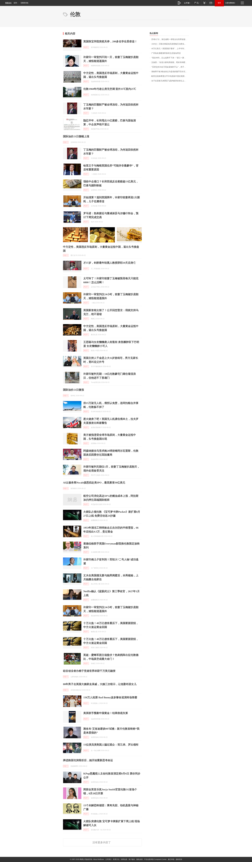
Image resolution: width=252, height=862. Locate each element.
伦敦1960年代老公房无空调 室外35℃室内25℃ (109, 88)
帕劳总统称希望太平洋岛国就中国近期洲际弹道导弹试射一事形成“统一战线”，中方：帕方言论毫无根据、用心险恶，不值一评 (170, 76)
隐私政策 (139, 859)
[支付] (204, 3)
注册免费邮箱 (230, 3)
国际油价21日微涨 (73, 389)
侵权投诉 (179, 859)
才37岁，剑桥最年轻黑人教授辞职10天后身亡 (109, 262)
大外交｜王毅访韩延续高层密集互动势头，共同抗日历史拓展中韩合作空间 (170, 44)
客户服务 (132, 859)
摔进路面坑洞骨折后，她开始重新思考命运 (88, 760)
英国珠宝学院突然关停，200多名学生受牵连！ (110, 41)
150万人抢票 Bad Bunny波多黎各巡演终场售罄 (110, 697)
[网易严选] (196, 3)
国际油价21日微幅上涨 (76, 136)
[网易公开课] (187, 3)
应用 (15, 3)
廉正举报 (171, 859)
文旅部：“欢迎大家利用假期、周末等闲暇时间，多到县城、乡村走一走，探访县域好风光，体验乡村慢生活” (170, 62)
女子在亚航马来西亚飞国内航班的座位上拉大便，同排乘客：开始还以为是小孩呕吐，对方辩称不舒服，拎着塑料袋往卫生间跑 (170, 81)
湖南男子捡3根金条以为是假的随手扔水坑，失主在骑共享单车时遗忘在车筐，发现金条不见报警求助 (170, 72)
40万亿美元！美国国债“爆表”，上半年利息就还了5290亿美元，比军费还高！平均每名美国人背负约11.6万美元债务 (170, 49)
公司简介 (108, 859)
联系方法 (116, 859)
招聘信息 (124, 859)
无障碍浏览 (24, 3)
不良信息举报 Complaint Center (155, 859)
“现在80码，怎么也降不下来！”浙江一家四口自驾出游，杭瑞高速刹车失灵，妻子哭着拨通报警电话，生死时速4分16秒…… (170, 58)
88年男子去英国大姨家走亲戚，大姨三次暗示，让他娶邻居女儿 (99, 684)
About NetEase (98, 859)
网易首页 (8, 3)
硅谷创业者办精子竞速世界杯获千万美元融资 (89, 670)
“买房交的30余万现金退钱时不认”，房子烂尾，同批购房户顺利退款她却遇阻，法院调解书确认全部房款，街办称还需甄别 (170, 67)
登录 (219, 3)
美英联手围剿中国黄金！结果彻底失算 (105, 713)
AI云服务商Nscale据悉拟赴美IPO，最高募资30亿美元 (94, 482)
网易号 (86, 47)
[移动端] (179, 3)
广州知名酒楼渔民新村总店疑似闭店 (166, 53)
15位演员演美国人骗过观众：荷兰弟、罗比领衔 (110, 744)
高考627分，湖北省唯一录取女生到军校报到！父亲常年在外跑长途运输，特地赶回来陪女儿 (170, 39)
